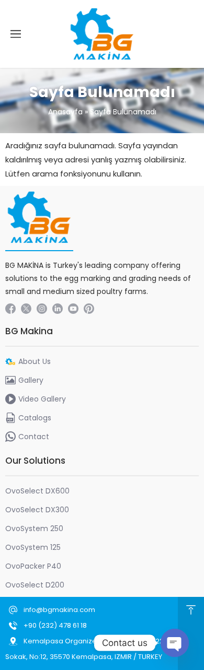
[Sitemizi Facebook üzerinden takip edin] (10, 308)
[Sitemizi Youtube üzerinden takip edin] (73, 308)
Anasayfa (65, 112)
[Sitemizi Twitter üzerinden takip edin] (26, 308)
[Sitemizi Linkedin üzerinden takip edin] (57, 308)
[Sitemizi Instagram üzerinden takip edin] (42, 308)
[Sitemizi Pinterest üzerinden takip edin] (89, 308)
